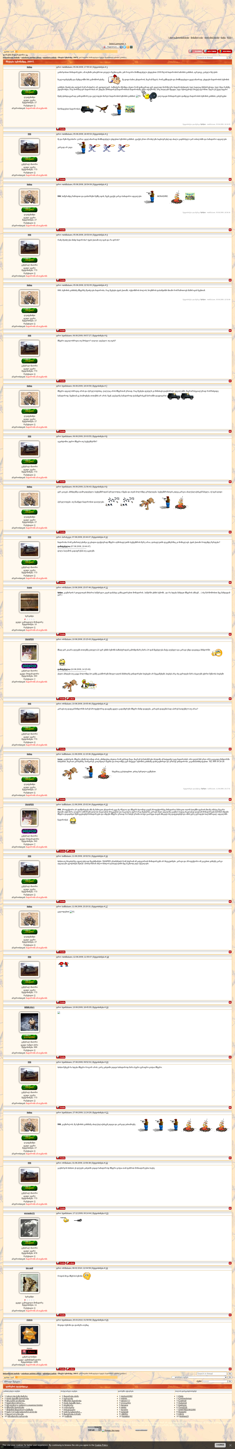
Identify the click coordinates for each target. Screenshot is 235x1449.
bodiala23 (184, 1416)
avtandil (124, 1412)
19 (107, 1007)
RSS (229, 38)
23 (107, 1213)
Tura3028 (183, 1407)
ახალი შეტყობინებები (179, 38)
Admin (29, 1320)
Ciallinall (182, 1401)
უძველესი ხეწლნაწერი (17, 1396)
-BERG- (124, 1414)
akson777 (125, 1401)
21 (107, 1112)
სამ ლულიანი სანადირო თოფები (22, 1412)
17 (107, 906)
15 (107, 804)
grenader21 (29, 1213)
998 (29, 134)
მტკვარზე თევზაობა (16, 1401)
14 (107, 754)
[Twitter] (124, 47)
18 (108, 957)
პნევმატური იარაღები (18, 1416)
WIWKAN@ (29, 1007)
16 (107, 856)
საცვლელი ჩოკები (15, 1414)
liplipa (29, 67)
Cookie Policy (101, 1445)
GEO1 (181, 1414)
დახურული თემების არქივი (31, 57)
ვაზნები (68, 1416)
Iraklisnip (183, 1405)
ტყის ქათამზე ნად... (73, 1403)
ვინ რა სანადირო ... (73, 1412)
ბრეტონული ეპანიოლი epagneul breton (25, 1405)
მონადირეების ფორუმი (11, 57)
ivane (29, 587)
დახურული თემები (49, 57)
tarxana (124, 1405)
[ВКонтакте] (121, 47)
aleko (123, 1407)
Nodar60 (182, 1412)
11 (107, 587)
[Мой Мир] (131, 47)
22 (107, 1163)
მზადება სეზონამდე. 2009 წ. (68, 57)
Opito (181, 1396)
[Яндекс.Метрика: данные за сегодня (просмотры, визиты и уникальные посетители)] (110, 1430)
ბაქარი (124, 1410)
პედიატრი (126, 1403)
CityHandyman (185, 1398)
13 (107, 704)
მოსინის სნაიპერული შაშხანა (20, 1410)
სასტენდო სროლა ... (16, 1403)
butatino (126, 1416)
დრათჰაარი (69, 1410)
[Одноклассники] (128, 47)
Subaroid (183, 1403)
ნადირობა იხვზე (71, 1396)
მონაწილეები (197, 38)
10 (107, 537)
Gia (27, 55)
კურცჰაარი (69, 1407)
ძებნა (223, 38)
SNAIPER (29, 639)
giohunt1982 (127, 1396)
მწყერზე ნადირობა (15, 1407)
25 (107, 1320)
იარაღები (68, 1398)
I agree (220, 1445)
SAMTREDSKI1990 (187, 1410)
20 (107, 1062)
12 (107, 639)
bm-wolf (29, 1268)
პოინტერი (68, 1405)
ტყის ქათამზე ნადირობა (18, 1398)
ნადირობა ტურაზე (72, 1414)
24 (107, 1268)
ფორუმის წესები (211, 38)
